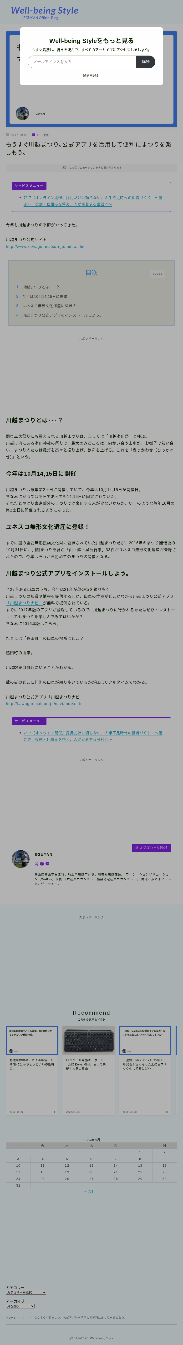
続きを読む (91, 75)
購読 (146, 62)
